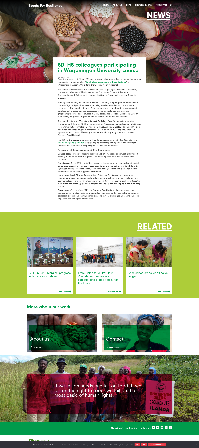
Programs (161, 5)
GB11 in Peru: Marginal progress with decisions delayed (50, 274)
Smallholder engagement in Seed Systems (106, 82)
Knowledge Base (143, 5)
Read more (64, 291)
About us (117, 5)
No (144, 445)
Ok (137, 445)
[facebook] (153, 427)
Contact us (130, 428)
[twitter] (157, 427)
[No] (196, 445)
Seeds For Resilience (45, 5)
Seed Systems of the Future (71, 142)
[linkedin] (161, 427)
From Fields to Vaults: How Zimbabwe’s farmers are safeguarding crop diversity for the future (98, 278)
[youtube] (170, 427)
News (128, 5)
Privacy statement (157, 445)
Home (106, 5)
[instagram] (166, 427)
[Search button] (171, 5)
